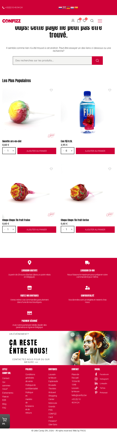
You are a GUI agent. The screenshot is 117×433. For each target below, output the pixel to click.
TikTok (102, 388)
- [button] (4, 150)
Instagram (104, 379)
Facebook (104, 374)
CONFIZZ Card (52, 415)
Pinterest (104, 392)
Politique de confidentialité (29, 387)
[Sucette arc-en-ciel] (29, 112)
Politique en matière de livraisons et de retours (29, 402)
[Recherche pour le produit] (97, 60)
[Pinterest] (96, 392)
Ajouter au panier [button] (37, 151)
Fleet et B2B (5, 398)
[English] (64, 7)
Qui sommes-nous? (6, 385)
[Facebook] (96, 374)
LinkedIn (103, 383)
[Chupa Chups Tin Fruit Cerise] (88, 191)
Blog (4, 404)
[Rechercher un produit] (92, 21)
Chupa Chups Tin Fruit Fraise (16, 220)
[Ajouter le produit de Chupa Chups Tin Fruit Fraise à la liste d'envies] (51, 169)
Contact (5, 378)
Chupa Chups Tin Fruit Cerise (75, 220)
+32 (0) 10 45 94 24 (76, 401)
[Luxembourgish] (72, 7)
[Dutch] (60, 7)
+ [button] (13, 150)
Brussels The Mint (52, 387)
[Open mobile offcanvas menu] (100, 20)
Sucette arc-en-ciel (11, 141)
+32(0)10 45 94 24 (14, 7)
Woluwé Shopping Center (52, 395)
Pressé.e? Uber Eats (52, 423)
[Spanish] (76, 7)
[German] (68, 7)
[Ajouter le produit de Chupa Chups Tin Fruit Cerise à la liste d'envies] (109, 169)
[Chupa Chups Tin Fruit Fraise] (29, 191)
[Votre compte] (73, 21)
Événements (6, 393)
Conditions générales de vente (29, 377)
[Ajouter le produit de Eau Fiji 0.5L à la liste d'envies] (109, 90)
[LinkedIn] (96, 383)
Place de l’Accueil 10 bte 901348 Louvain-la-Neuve (76, 383)
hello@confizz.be (76, 395)
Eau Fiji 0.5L (66, 141)
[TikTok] (96, 387)
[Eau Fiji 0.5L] (88, 112)
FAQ (4, 408)
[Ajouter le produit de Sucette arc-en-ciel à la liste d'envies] (51, 90)
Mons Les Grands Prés (52, 406)
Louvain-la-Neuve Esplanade (52, 377)
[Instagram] (96, 378)
